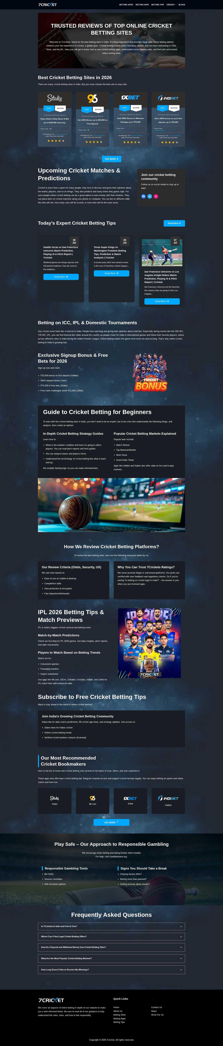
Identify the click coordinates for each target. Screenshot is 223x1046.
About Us (117, 1011)
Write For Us (157, 1015)
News (154, 1011)
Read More (173, 223)
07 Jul (175, 241)
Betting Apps (142, 5)
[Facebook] (143, 196)
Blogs (182, 5)
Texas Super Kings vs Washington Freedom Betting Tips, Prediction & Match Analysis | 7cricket (110, 252)
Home (116, 1007)
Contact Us (156, 1007)
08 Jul (74, 241)
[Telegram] (149, 196)
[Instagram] (156, 196)
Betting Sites (126, 5)
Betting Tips (157, 5)
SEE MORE (110, 159)
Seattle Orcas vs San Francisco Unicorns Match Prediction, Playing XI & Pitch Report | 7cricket (60, 252)
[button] (175, 4)
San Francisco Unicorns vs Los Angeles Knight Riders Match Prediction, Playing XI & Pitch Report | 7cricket (161, 276)
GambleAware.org (118, 856)
